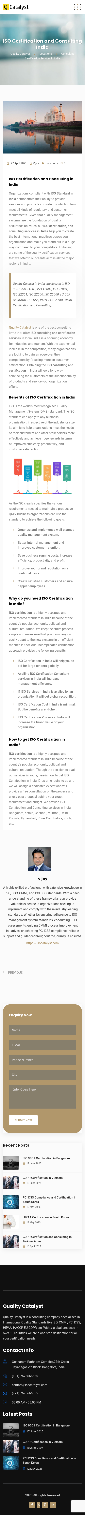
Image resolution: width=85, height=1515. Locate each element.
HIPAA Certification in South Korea (46, 1217)
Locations (51, 163)
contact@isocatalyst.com (29, 1385)
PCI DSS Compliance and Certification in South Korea (49, 1200)
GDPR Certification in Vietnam (43, 1178)
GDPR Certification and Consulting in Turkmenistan (47, 1239)
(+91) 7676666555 (25, 1376)
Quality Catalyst (20, 327)
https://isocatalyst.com (42, 943)
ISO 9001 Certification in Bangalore (46, 1158)
